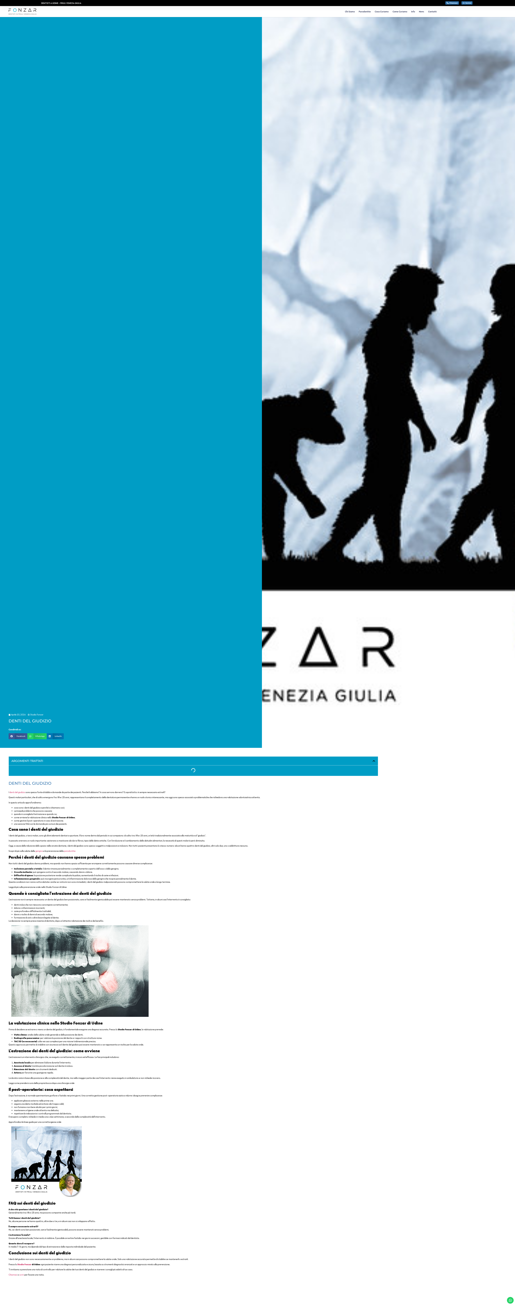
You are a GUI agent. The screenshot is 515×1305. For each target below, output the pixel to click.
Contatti (432, 11)
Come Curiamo (400, 11)
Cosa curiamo (382, 11)
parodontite (70, 851)
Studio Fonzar (24, 1264)
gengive (39, 851)
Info (413, 11)
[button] (18, 736)
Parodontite (365, 11)
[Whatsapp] (510, 1300)
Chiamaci (13, 1274)
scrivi (21, 1274)
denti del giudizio (17, 792)
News (421, 11)
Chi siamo (350, 11)
